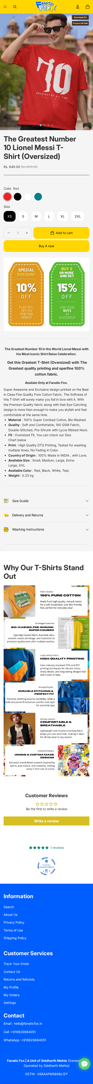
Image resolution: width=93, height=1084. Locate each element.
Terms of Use (13, 930)
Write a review (46, 821)
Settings (10, 1003)
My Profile (11, 987)
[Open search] (15, 7)
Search (9, 907)
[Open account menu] (78, 7)
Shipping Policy (15, 938)
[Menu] (5, 7)
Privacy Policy (14, 922)
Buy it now (46, 246)
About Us (10, 914)
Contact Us (12, 972)
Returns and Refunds (19, 979)
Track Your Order (16, 964)
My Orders (11, 995)
